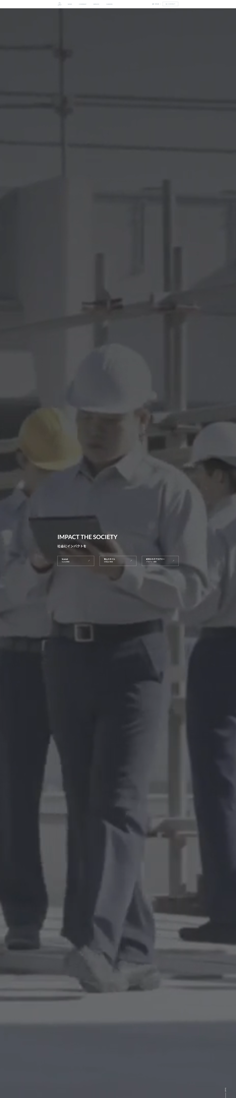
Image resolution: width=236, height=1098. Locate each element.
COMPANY (82, 4)
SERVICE (96, 4)
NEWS (70, 4)
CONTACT (171, 4)
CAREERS (109, 4)
